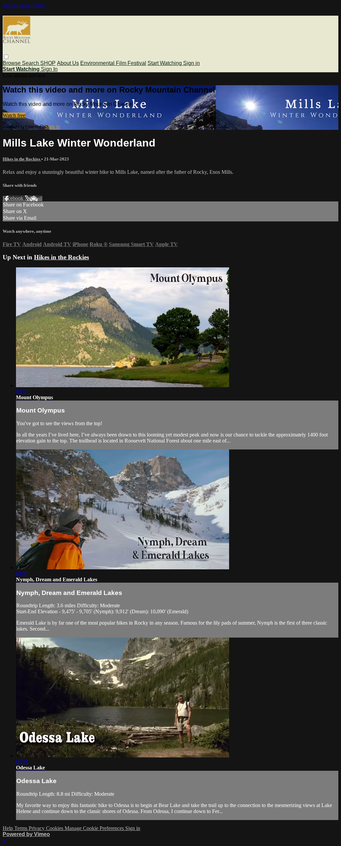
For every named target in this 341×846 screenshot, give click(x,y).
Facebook (14, 198)
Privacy (37, 828)
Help (8, 828)
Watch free (14, 115)
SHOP (48, 63)
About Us (68, 63)
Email (36, 198)
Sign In (49, 69)
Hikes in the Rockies (22, 158)
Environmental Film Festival (113, 63)
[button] (6, 57)
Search (31, 63)
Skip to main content (24, 5)
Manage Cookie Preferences (95, 828)
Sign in (191, 63)
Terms (21, 828)
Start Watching (165, 63)
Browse (12, 63)
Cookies (55, 828)
